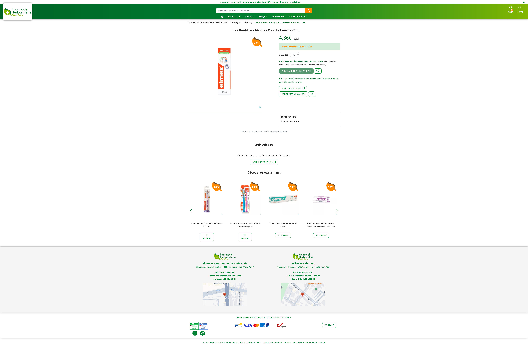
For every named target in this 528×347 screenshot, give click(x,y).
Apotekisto (309, 342)
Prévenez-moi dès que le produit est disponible (301, 61)
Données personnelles (272, 342)
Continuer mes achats (293, 94)
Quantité (283, 55)
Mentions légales (247, 342)
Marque (236, 22)
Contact (329, 325)
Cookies (287, 342)
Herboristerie (234, 17)
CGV (258, 342)
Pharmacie (250, 17)
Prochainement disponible (296, 71)
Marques (263, 17)
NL (524, 2)
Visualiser (283, 235)
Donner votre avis (291, 88)
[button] (191, 211)
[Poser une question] (311, 94)
